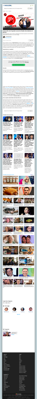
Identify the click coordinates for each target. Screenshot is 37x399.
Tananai (17, 91)
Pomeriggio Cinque (22, 386)
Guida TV (5, 354)
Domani (5, 360)
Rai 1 (20, 355)
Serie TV (5, 363)
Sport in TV (5, 367)
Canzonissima (5, 331)
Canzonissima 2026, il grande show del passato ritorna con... (14, 333)
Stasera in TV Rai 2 (22, 367)
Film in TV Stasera (6, 364)
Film (4, 362)
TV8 (19, 363)
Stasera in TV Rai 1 (22, 366)
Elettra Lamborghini (9, 87)
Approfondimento (7, 386)
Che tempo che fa (22, 390)
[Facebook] (3, 302)
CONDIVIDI (30, 40)
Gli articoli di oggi (6, 368)
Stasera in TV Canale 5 (22, 371)
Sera (4, 358)
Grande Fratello (21, 378)
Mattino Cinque (21, 387)
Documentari (6, 387)
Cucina (5, 383)
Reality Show (6, 375)
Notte (5, 359)
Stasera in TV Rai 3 (22, 368)
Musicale (12, 334)
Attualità (5, 384)
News (7, 11)
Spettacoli (10, 11)
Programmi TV (6, 374)
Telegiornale (6, 382)
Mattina (5, 355)
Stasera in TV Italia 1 (22, 372)
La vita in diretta (22, 388)
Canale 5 (20, 360)
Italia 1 (20, 362)
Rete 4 (20, 359)
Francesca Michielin (29, 87)
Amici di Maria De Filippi (23, 375)
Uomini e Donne (21, 377)
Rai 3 (20, 358)
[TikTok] (9, 302)
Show (4, 388)
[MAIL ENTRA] (31, 5)
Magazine (4, 11)
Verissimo (20, 382)
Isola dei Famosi (21, 379)
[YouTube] (6, 302)
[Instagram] (5, 302)
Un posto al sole (21, 384)
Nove (20, 364)
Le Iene (20, 383)
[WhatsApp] (8, 302)
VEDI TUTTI (18, 314)
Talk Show (5, 378)
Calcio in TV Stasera (7, 366)
